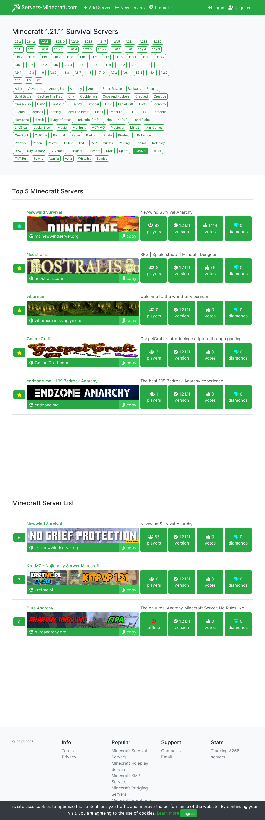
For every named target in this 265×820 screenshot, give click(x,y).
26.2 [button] (18, 41)
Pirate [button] (108, 135)
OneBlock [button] (22, 135)
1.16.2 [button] (160, 57)
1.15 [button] (55, 65)
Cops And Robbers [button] (116, 96)
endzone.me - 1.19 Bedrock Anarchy (62, 380)
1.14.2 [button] (82, 65)
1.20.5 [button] (58, 49)
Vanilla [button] (54, 158)
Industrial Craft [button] (88, 120)
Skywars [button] (93, 151)
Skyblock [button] (57, 151)
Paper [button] (76, 135)
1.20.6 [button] (43, 49)
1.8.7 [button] (78, 72)
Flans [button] (99, 112)
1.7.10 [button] (101, 72)
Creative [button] (160, 96)
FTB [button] (131, 112)
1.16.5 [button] (119, 57)
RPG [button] (18, 151)
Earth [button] (143, 104)
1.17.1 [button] (94, 57)
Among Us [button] (56, 89)
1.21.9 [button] (75, 41)
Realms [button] (141, 143)
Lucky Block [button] (43, 127)
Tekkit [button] (156, 151)
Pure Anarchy (40, 607)
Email (166, 756)
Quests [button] (108, 143)
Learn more (168, 813)
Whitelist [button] (84, 158)
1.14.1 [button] (96, 65)
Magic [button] (62, 127)
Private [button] (53, 143)
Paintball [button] (59, 135)
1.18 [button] (82, 57)
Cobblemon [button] (88, 96)
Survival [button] (140, 151)
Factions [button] (37, 112)
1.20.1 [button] (116, 49)
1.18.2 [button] (57, 57)
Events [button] (20, 112)
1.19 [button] (44, 57)
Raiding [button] (124, 143)
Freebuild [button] (115, 112)
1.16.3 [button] (147, 57)
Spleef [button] (123, 151)
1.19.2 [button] (19, 57)
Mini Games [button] (154, 127)
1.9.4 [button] (18, 72)
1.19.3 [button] (156, 49)
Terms (68, 750)
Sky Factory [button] (36, 151)
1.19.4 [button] (142, 49)
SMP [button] (109, 151)
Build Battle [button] (23, 96)
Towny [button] (38, 158)
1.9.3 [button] (30, 72)
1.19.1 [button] (32, 57)
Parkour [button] (92, 135)
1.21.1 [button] (18, 49)
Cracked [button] (141, 96)
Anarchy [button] (76, 89)
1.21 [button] (30, 49)
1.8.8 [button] (65, 72)
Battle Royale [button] (112, 89)
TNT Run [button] (21, 158)
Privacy (69, 756)
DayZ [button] (41, 104)
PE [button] (39, 80)
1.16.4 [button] (133, 57)
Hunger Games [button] (60, 120)
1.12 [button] (158, 65)
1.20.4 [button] (72, 49)
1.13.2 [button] (121, 65)
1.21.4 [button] (130, 41)
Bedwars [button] (134, 89)
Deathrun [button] (57, 104)
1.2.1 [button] (18, 80)
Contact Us (172, 750)
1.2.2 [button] (164, 72)
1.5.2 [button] (139, 72)
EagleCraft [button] (125, 104)
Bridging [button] (152, 89)
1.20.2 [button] (102, 49)
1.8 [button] (89, 72)
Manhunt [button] (79, 127)
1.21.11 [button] (45, 41)
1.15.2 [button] (43, 65)
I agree (189, 813)
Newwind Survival (44, 212)
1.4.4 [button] (151, 72)
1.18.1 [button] (70, 57)
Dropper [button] (93, 104)
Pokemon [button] (144, 135)
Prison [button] (37, 143)
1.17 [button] (106, 57)
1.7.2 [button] (114, 72)
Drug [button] (108, 104)
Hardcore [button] (159, 112)
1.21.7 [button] (102, 41)
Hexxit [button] (39, 120)
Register (242, 7)
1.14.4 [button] (68, 65)
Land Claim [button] (141, 120)
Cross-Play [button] (23, 104)
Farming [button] (55, 112)
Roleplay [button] (158, 143)
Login (218, 7)
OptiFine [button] (41, 135)
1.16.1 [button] (18, 65)
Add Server (99, 7)
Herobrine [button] (22, 120)
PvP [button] (94, 143)
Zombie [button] (102, 158)
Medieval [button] (117, 127)
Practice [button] (21, 143)
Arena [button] (92, 89)
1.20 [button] (129, 49)
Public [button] (68, 143)
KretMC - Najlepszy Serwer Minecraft (63, 565)
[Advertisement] (215, 70)
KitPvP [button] (122, 120)
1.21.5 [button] (116, 41)
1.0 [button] (29, 80)
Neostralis (37, 254)
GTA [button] (143, 112)
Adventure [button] (35, 89)
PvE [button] (82, 143)
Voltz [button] (68, 158)
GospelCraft (39, 338)
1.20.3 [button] (87, 49)
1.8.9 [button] (53, 72)
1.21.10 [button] (60, 41)
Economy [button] (159, 104)
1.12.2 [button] (146, 65)
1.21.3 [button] (144, 41)
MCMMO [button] (98, 127)
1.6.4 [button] (126, 72)
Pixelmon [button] (124, 135)
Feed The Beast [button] (78, 112)
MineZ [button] (134, 127)
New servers (132, 7)
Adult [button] (18, 89)
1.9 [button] (42, 72)
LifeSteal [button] (21, 127)
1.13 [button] (133, 65)
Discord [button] (76, 104)
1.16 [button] (30, 65)
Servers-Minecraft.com (49, 7)
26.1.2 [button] (31, 41)
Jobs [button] (108, 120)
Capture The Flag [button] (49, 96)
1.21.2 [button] (157, 41)
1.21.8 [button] (88, 41)
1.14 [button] (108, 65)
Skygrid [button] (76, 151)
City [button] (71, 96)
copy (130, 236)
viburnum (36, 296)
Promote (162, 7)
